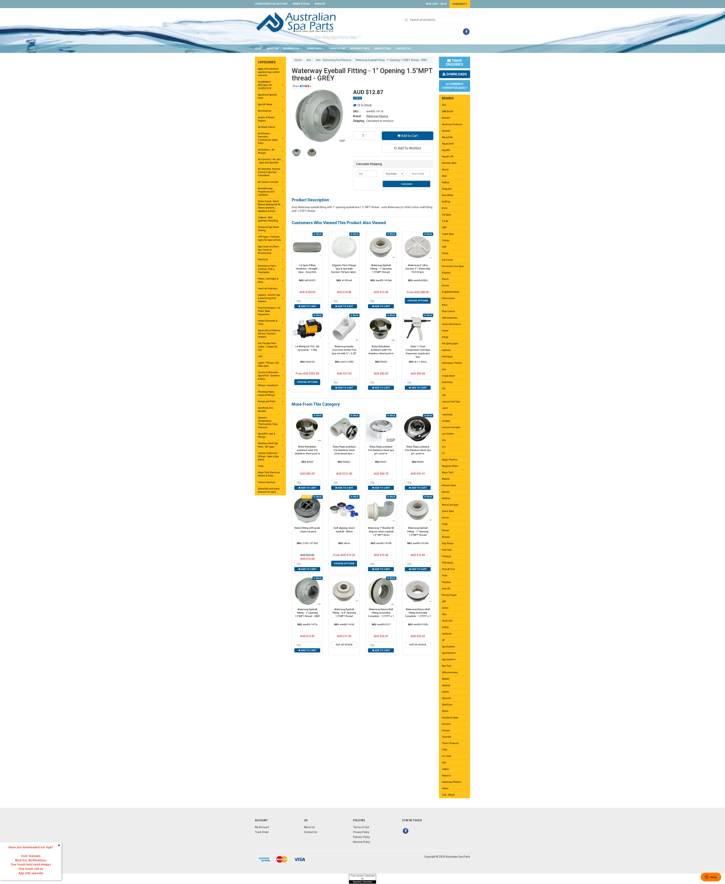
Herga (445, 337)
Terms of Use (337, 48)
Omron (445, 517)
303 (444, 105)
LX (443, 453)
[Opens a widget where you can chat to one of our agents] (710, 877)
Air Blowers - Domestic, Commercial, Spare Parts (268, 138)
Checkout (459, 3)
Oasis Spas (448, 511)
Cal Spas (446, 214)
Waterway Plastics (377, 116)
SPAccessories (450, 672)
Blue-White (447, 195)
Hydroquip (447, 356)
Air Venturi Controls (268, 182)
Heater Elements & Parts (267, 322)
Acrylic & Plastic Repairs (266, 119)
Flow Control (448, 311)
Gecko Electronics (451, 324)
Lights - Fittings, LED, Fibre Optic (268, 364)
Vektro (445, 769)
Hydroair (446, 350)
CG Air (445, 221)
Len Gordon (448, 433)
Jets (260, 356)
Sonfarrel (446, 633)
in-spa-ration (448, 375)
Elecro (445, 279)
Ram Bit (446, 588)
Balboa (445, 182)
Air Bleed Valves (266, 127)
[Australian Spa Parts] (296, 21)
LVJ (444, 446)
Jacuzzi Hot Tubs (451, 401)
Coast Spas (448, 234)
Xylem (445, 788)
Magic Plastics (449, 459)
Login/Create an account (271, 3)
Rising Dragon (449, 595)
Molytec (446, 498)
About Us (272, 48)
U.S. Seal (446, 756)
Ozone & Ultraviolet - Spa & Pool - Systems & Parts (269, 375)
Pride (444, 575)
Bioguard (446, 189)
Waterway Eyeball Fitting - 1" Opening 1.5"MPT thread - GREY (307, 613)
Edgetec (446, 272)
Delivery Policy (361, 836)
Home (258, 48)
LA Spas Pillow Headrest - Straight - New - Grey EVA (307, 268)
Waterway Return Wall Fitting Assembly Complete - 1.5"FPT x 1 (381, 613)
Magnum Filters (450, 466)
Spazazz (446, 698)
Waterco (446, 775)
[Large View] (296, 152)
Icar (444, 369)
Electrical (263, 259)
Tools (261, 466)
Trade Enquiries (454, 62)
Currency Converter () (454, 86)
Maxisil (445, 492)
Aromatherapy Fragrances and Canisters (266, 191)
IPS (443, 388)
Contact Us (403, 48)
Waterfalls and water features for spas (269, 490)
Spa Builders (448, 646)
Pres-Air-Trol (448, 569)
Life (444, 440)
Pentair (445, 530)
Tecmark (446, 737)
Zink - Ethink (448, 795)
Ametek (446, 131)
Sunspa (446, 730)
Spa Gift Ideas (265, 104)
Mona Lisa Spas (450, 504)
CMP (444, 227)
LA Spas (446, 421)
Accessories (264, 111)
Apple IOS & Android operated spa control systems (268, 72)
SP (443, 640)
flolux (444, 305)
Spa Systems (449, 659)
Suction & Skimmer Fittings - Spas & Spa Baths (268, 456)
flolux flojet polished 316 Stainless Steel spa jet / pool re (381, 450)
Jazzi (445, 408)
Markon (446, 479)
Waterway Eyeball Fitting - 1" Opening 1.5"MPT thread (381, 268)
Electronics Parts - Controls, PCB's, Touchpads (267, 269)
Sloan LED (447, 620)
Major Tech (448, 472)
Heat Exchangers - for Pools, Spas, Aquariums (269, 311)
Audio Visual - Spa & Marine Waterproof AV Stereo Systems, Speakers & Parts (269, 206)
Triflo (444, 749)
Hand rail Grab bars (268, 288)
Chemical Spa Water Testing (268, 229)
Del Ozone (447, 260)
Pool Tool (446, 550)
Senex (445, 608)
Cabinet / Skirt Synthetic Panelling (268, 219)
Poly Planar (448, 543)
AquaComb (448, 143)
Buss (444, 208)
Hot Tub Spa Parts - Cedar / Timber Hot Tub (268, 346)
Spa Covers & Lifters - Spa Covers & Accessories (269, 249)
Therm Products (450, 743)
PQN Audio (447, 562)
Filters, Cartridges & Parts (268, 280)
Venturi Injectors (266, 482)
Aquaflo (446, 150)
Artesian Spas (449, 163)
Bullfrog (446, 201)
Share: (296, 86)
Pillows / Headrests (268, 385)
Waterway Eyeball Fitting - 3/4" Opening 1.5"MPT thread (344, 613)
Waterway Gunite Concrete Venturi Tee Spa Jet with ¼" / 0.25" (344, 350)
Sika (444, 614)
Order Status (301, 3)
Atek (444, 176)
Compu (445, 240)
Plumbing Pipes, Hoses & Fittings (266, 393)
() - (437, 3)
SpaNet (445, 679)
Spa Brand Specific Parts (267, 96)
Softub (445, 627)
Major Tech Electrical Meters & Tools (269, 474)
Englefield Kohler (450, 292)
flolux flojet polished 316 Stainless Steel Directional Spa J (344, 450)
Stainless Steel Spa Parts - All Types (268, 445)
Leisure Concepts (451, 427)
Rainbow (446, 582)
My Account (262, 827)
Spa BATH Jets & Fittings (266, 435)
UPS (444, 762)
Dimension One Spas (453, 266)
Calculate (406, 183)
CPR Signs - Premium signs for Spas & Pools (269, 238)
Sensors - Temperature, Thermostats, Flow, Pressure (268, 422)
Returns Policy (361, 841)
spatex (445, 691)
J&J (444, 395)
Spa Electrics (449, 653)
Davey (445, 253)
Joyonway (447, 414)
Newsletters (382, 48)
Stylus (445, 711)
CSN (444, 247)
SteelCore (447, 704)
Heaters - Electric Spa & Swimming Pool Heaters (269, 298)
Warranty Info (359, 48)
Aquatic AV (448, 156)
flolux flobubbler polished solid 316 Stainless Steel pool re (381, 350)
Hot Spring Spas (450, 343)
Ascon (445, 169)
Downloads (314, 48)
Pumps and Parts (267, 401)
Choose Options (417, 300)
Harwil (445, 330)
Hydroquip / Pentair (452, 363)
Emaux (445, 285)
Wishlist (320, 3)
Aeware (446, 118)
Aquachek (447, 137)
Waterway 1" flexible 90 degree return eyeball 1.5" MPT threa (381, 531)
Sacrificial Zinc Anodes (265, 409)
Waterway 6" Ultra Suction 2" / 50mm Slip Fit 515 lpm (417, 268)
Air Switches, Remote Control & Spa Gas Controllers (269, 172)
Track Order (262, 832)
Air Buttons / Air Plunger (266, 151)
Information (291, 48)
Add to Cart (409, 136)
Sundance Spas (450, 717)
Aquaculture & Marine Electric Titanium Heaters (269, 333)
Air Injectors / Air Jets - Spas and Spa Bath (269, 161)
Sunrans (446, 724)
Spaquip (446, 685)
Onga (445, 524)
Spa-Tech (446, 666)
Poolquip (446, 556)
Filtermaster (448, 298)
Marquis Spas (449, 485)
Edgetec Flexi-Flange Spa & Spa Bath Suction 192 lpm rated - (344, 268)
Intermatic (447, 382)
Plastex (446, 537)
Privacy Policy (361, 832)
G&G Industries (449, 318)
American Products (452, 124)
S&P (444, 601)
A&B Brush (447, 111)
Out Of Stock (344, 644)
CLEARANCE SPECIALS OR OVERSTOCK (265, 85)
